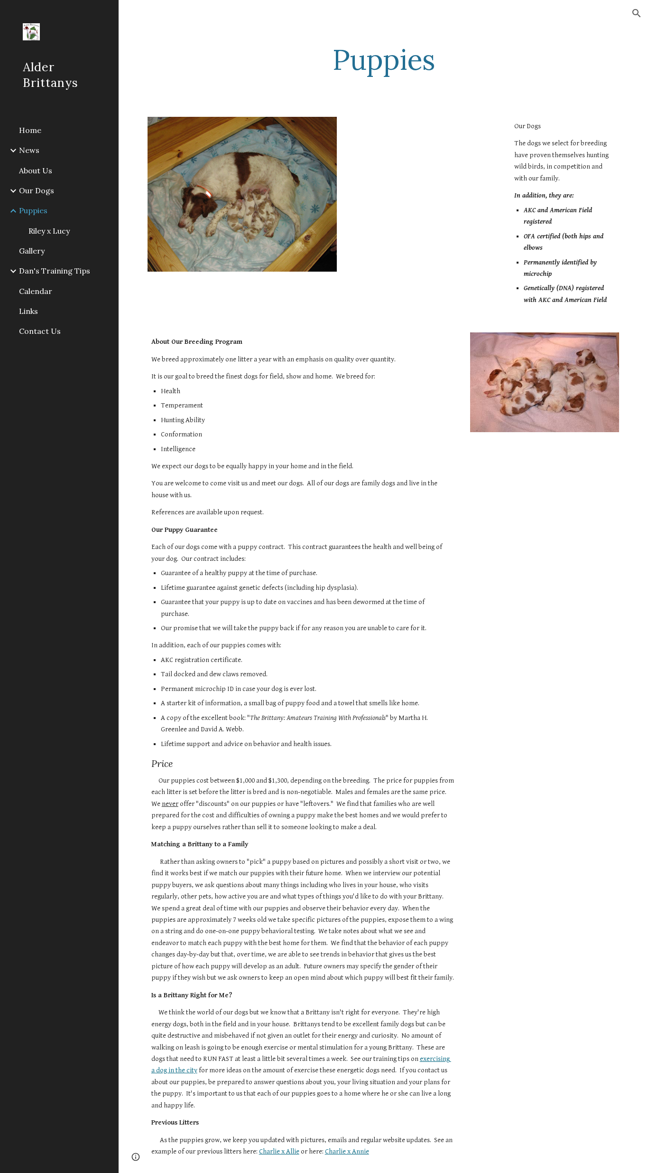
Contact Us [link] (40, 331)
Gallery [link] (32, 250)
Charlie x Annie (347, 1151)
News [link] (29, 150)
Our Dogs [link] (36, 190)
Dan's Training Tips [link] (54, 270)
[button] (636, 13)
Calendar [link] (35, 291)
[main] (384, 59)
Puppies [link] (33, 210)
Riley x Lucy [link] (49, 231)
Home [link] (30, 130)
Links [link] (28, 311)
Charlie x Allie (279, 1151)
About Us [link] (35, 170)
